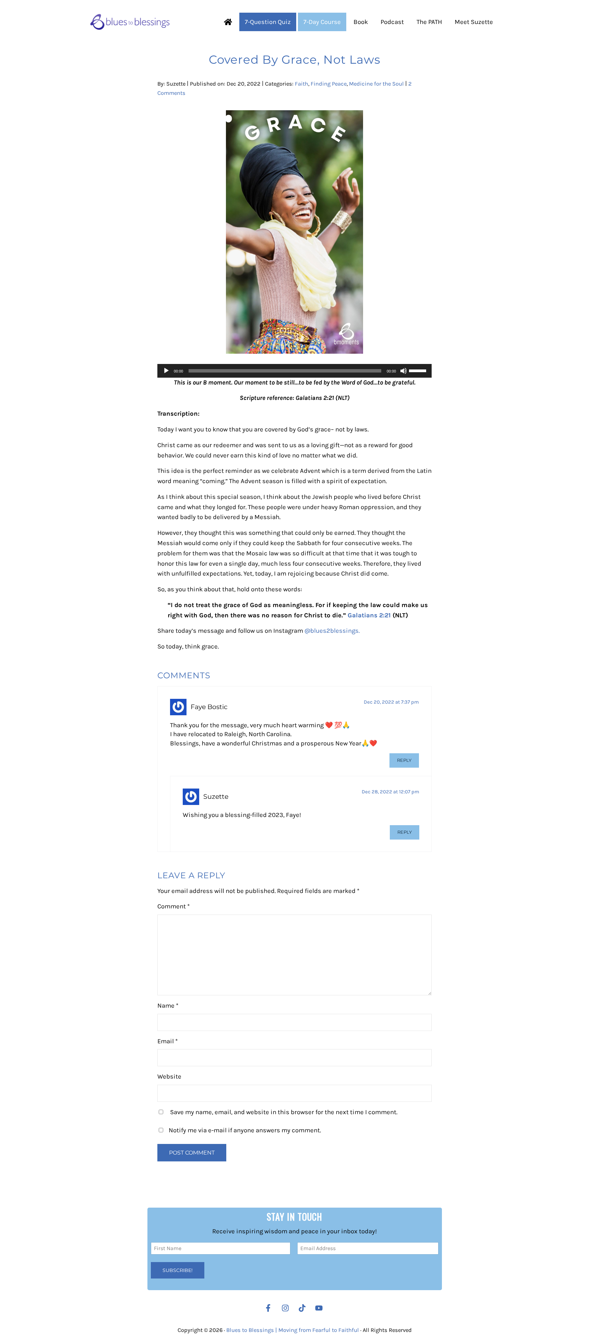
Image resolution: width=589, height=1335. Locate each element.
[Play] (166, 370)
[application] (294, 371)
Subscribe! (178, 1270)
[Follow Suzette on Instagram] (286, 1308)
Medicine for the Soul (376, 83)
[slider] (418, 370)
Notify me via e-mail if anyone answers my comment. (245, 1130)
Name (168, 1005)
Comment (173, 906)
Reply (404, 760)
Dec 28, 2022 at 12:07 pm (390, 792)
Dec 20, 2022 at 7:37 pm (391, 702)
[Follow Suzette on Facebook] (268, 1308)
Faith (301, 83)
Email (167, 1041)
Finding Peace (329, 83)
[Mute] (403, 370)
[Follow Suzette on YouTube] (320, 1308)
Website (169, 1076)
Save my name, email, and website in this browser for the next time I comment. (283, 1112)
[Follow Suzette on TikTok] (303, 1308)
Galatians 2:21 (369, 615)
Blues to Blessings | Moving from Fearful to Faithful (292, 1330)
